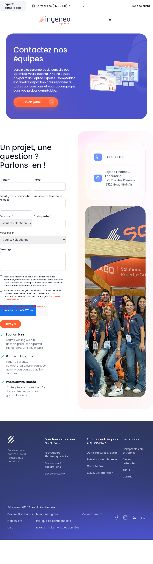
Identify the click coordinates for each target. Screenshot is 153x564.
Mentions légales (47, 514)
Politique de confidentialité (53, 521)
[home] (54, 20)
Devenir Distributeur (20, 514)
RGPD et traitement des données (57, 527)
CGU (10, 527)
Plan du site (14, 521)
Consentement (92, 514)
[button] (53, 6)
